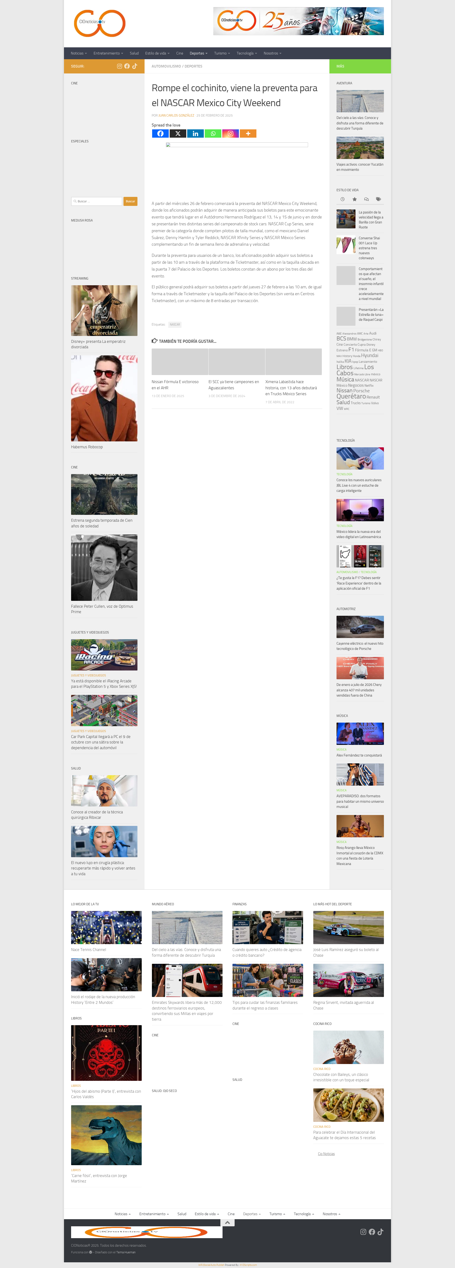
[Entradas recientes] (342, 200)
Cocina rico (322, 1069)
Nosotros (271, 53)
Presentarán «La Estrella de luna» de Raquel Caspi (371, 315)
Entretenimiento (107, 53)
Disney (370, 344)
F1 (351, 349)
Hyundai (369, 355)
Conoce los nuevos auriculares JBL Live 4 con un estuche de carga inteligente (359, 485)
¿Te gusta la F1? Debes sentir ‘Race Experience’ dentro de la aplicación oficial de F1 (359, 583)
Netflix (368, 385)
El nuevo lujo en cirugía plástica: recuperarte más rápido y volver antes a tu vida (103, 868)
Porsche (361, 391)
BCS (341, 338)
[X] (178, 133)
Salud (134, 53)
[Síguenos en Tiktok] (134, 66)
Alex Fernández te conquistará (359, 755)
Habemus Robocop (87, 446)
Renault (373, 397)
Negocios (356, 385)
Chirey (377, 339)
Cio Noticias (326, 1154)
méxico (375, 374)
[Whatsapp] (213, 133)
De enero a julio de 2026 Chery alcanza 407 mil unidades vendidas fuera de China (359, 690)
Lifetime (359, 368)
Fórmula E (363, 350)
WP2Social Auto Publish (211, 1265)
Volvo (375, 403)
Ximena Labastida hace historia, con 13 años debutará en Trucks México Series (291, 387)
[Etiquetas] (378, 200)
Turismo (220, 53)
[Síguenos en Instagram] (119, 66)
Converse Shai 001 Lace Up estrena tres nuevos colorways (369, 248)
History (347, 356)
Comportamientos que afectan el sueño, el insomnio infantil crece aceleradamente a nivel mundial (371, 284)
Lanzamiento (368, 362)
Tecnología (245, 53)
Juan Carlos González (176, 115)
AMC (360, 333)
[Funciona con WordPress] (90, 1252)
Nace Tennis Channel (88, 949)
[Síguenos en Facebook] (127, 66)
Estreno (342, 350)
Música (345, 379)
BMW (352, 339)
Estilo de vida (155, 53)
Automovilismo (166, 66)
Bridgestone (365, 339)
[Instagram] (230, 133)
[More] (248, 133)
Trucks (356, 403)
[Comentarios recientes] (366, 200)
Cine (179, 53)
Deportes (197, 53)
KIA (348, 361)
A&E (339, 333)
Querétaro (351, 396)
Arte (366, 333)
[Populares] (354, 200)
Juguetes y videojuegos (88, 675)
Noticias (77, 53)
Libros (345, 367)
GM (374, 350)
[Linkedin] (195, 133)
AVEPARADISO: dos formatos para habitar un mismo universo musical (360, 801)
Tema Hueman (126, 1252)
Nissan (345, 390)
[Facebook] (160, 133)
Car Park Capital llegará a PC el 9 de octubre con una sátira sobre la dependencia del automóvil (101, 742)
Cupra (362, 345)
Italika (340, 361)
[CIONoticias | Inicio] (99, 23)
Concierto (350, 345)
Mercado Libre (362, 374)
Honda (356, 356)
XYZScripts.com (248, 1265)
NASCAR (175, 324)
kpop (355, 361)
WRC (346, 409)
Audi (373, 333)
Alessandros (349, 333)
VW (340, 408)
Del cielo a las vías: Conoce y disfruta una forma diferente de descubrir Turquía (360, 123)
